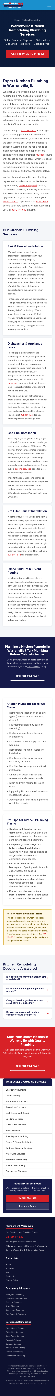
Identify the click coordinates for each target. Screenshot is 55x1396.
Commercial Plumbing (16, 1171)
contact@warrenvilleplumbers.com (21, 1241)
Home (17, 20)
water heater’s (10, 201)
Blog (7, 1272)
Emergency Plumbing (16, 1090)
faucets (40, 154)
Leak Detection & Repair (17, 1113)
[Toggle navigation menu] (49, 5)
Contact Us (11, 1276)
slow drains (42, 201)
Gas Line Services (14, 1119)
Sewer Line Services (16, 1107)
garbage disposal (28, 185)
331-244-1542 (28, 130)
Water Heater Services (17, 1101)
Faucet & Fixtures (13, 1340)
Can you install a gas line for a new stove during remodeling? (24, 1001)
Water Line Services (15, 1154)
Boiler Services (13, 1130)
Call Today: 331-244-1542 (27, 53)
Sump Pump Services (16, 1124)
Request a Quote (27, 1206)
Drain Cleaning (13, 1095)
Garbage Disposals (14, 1344)
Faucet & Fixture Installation (19, 1142)
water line (12, 383)
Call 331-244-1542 (27, 676)
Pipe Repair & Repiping (17, 1136)
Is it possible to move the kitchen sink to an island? (26, 978)
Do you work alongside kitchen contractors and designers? (22, 1013)
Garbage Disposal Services (19, 1148)
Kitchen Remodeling (15, 1165)
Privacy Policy (12, 1280)
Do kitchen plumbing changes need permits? (25, 989)
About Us (10, 1268)
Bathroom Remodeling (16, 1159)
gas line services (23, 468)
